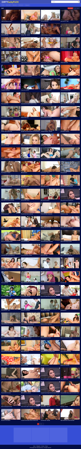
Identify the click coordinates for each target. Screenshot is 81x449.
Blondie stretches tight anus (46, 324)
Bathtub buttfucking (24, 117)
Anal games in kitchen (65, 131)
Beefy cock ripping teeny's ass (66, 337)
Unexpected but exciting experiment (48, 351)
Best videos (8, 5)
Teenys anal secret (64, 62)
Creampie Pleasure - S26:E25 (46, 131)
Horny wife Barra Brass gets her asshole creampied (70, 392)
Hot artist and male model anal (27, 213)
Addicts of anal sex (5, 227)
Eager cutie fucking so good (66, 241)
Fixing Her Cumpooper (25, 310)
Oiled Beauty (43, 48)
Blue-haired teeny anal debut (46, 103)
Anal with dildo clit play (45, 310)
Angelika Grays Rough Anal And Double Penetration (50, 392)
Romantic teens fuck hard (46, 145)
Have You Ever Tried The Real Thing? (68, 103)
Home (3, 5)
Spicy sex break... (24, 21)
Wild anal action (24, 172)
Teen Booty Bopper (24, 365)
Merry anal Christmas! (45, 200)
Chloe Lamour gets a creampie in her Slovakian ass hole (30, 406)
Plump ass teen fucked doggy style (8, 351)
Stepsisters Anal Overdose (26, 337)
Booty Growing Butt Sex (45, 158)
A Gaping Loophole (24, 158)
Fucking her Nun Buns (5, 90)
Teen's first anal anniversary (6, 186)
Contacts (43, 446)
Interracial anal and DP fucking (7, 117)
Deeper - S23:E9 (24, 48)
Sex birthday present (65, 76)
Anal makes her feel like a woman (7, 200)
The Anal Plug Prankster (25, 296)
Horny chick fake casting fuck (46, 213)
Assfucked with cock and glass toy (8, 255)
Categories (27, 5)
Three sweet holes (4, 103)
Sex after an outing (64, 213)
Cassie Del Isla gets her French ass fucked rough (50, 379)
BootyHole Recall (64, 117)
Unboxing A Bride (4, 282)
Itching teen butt (64, 172)
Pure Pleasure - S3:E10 (5, 172)
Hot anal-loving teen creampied (27, 379)
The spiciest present (45, 365)
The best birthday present (65, 90)
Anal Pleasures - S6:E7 (5, 310)
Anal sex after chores (25, 200)
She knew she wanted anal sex (66, 145)
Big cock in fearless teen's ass (66, 255)
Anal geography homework (66, 48)
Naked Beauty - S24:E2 (45, 172)
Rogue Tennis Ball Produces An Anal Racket (29, 282)
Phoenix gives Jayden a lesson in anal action (49, 62)
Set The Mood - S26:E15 (45, 406)
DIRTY (5, 2)
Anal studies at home (5, 62)
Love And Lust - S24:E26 (45, 420)
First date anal (63, 282)
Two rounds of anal (64, 379)
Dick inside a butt (44, 255)
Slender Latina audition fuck (6, 131)
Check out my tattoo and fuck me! (27, 324)
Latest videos (76, 8)
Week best (15, 5)
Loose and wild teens (25, 241)
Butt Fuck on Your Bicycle (26, 392)
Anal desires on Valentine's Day (67, 186)
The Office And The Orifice (46, 227)
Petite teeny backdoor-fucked (7, 324)
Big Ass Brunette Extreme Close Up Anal (48, 296)
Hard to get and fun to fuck (66, 351)
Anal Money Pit (63, 310)
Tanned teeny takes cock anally (47, 241)
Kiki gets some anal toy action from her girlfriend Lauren (30, 131)
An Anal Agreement (5, 213)
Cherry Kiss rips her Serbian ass (67, 200)
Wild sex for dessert (5, 145)
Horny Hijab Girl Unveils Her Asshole (48, 282)
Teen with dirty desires (65, 324)
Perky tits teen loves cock (46, 337)
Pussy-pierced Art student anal (67, 227)
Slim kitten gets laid (25, 186)
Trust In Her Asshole (25, 90)
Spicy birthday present (5, 158)
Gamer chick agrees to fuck (6, 406)
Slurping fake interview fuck (46, 117)
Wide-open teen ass (25, 351)
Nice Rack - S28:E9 (64, 406)
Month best (21, 5)
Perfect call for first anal (6, 392)
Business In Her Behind (5, 420)
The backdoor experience (66, 158)
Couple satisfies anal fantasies (27, 62)
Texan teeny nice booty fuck (46, 90)
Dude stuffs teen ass (45, 186)
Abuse (46, 446)
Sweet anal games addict (6, 48)
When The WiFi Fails (44, 76)
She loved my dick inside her (26, 145)
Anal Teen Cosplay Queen (6, 296)
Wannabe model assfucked (26, 76)
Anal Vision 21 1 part (64, 21)
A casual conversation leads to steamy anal (29, 420)
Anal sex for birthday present (6, 241)
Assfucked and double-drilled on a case (29, 103)
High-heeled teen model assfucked (67, 420)
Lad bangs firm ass (5, 76)
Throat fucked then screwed (26, 255)
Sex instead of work (5, 365)
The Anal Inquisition (44, 21)
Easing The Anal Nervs (65, 296)
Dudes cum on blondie (65, 365)
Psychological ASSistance (26, 227)
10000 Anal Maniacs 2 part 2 (6, 21)
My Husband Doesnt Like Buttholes (8, 337)
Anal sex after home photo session (8, 379)
